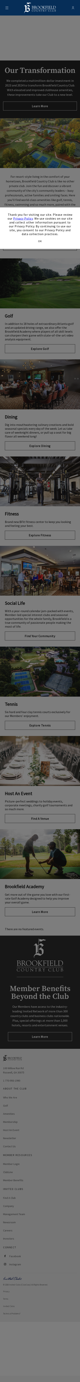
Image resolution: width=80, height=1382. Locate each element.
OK (40, 241)
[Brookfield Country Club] (40, 8)
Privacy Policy (23, 218)
